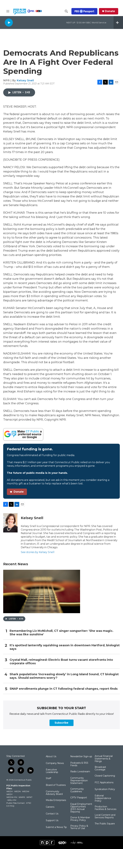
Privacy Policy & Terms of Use (79, 827)
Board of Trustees (56, 785)
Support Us (52, 820)
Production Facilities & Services (105, 808)
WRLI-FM (11, 800)
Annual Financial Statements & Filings (104, 759)
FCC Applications (104, 782)
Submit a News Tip (56, 827)
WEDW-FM (11, 797)
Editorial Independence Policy (103, 798)
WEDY (9, 794)
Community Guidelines (77, 790)
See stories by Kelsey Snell (37, 552)
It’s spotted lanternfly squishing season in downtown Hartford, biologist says (65, 647)
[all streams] (118, 22)
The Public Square (105, 823)
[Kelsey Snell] (10, 522)
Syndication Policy (105, 789)
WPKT (29, 797)
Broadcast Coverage (100, 768)
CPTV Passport (78, 797)
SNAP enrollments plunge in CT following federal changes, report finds (64, 688)
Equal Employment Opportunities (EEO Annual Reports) (81, 808)
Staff (48, 778)
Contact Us (52, 814)
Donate (110, 11)
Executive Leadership (52, 771)
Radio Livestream (80, 771)
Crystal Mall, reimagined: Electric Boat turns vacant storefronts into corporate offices (61, 661)
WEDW (25, 791)
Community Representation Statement (79, 781)
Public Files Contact (15, 803)
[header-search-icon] (66, 11)
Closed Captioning (105, 776)
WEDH (9, 791)
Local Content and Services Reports (105, 816)
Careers (50, 807)
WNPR (22, 797)
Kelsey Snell (25, 80)
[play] (8, 22)
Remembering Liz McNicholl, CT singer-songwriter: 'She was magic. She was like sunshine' (61, 632)
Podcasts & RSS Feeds (79, 764)
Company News (55, 763)
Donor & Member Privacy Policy (80, 819)
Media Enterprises (56, 800)
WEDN (17, 791)
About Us (51, 756)
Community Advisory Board (54, 792)
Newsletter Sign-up (81, 756)
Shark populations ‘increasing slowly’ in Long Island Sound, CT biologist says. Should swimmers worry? (64, 676)
